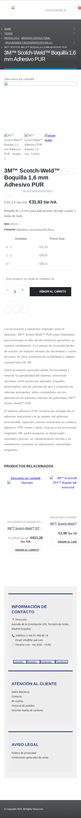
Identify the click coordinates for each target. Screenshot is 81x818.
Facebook (8, 309)
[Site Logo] (22, 10)
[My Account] (69, 10)
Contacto (17, 696)
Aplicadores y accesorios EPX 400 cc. (35, 229)
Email (25, 309)
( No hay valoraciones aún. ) (37, 190)
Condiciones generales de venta (30, 757)
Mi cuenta (17, 701)
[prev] (64, 171)
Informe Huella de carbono (27, 710)
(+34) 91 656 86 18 (55, 10)
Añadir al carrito (52, 291)
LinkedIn (16, 309)
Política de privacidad (24, 752)
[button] (8, 10)
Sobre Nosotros (20, 691)
